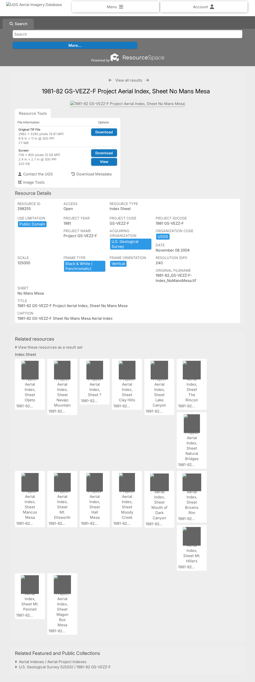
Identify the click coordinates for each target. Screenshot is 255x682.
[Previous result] (110, 80)
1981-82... (25, 406)
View (104, 161)
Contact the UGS (37, 174)
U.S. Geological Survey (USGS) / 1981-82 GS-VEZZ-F (64, 667)
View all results (128, 80)
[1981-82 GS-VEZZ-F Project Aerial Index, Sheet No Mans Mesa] (127, 103)
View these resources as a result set (49, 347)
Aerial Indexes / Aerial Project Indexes (51, 661)
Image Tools (33, 182)
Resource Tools (33, 113)
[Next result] (147, 80)
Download (104, 132)
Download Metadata (93, 174)
